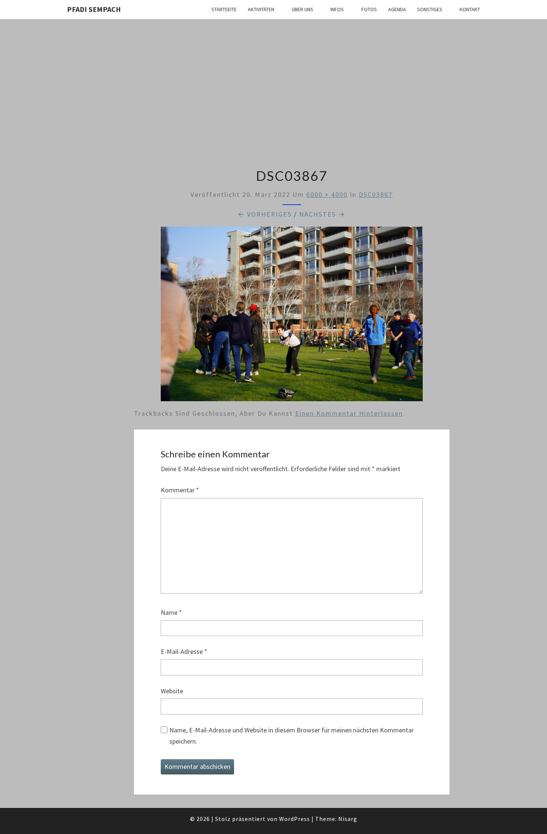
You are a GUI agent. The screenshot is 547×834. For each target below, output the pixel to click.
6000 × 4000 (327, 194)
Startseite (224, 9)
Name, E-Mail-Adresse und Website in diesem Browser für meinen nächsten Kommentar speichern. (291, 736)
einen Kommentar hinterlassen (349, 413)
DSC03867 (376, 194)
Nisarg (347, 818)
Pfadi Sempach (94, 9)
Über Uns (302, 9)
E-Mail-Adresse (184, 651)
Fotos (369, 9)
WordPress (294, 818)
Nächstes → (322, 214)
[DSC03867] (292, 316)
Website (172, 691)
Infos (337, 9)
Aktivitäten (261, 9)
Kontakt (470, 9)
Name (171, 612)
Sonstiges (429, 9)
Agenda (397, 9)
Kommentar (180, 490)
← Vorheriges (265, 214)
